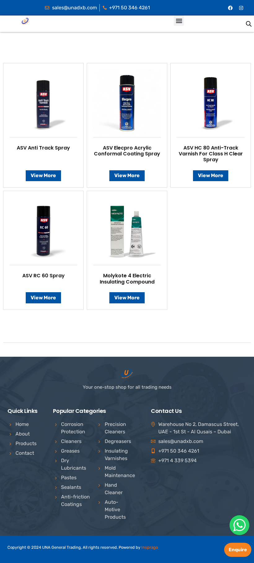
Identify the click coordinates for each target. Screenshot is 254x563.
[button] (179, 21)
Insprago (149, 547)
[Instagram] (241, 7)
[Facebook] (230, 7)
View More (43, 175)
